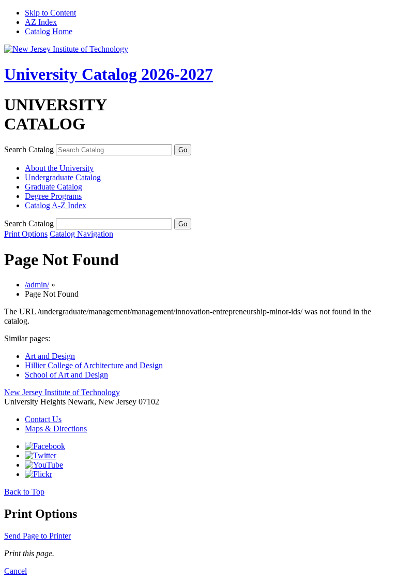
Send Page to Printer (37, 535)
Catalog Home (48, 31)
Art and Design (50, 356)
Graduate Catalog (53, 186)
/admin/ (37, 284)
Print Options (26, 233)
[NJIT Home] (66, 49)
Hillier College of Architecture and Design (94, 365)
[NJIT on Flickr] (38, 474)
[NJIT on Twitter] (40, 455)
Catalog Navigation (81, 233)
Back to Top (24, 491)
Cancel (15, 571)
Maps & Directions (56, 428)
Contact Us (43, 419)
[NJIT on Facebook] (45, 446)
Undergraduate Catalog (63, 177)
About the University (59, 168)
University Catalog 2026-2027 (108, 74)
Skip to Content (50, 12)
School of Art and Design (66, 374)
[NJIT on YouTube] (44, 464)
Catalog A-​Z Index (55, 205)
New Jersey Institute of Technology (62, 392)
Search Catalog (29, 149)
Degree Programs (53, 196)
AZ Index (41, 22)
